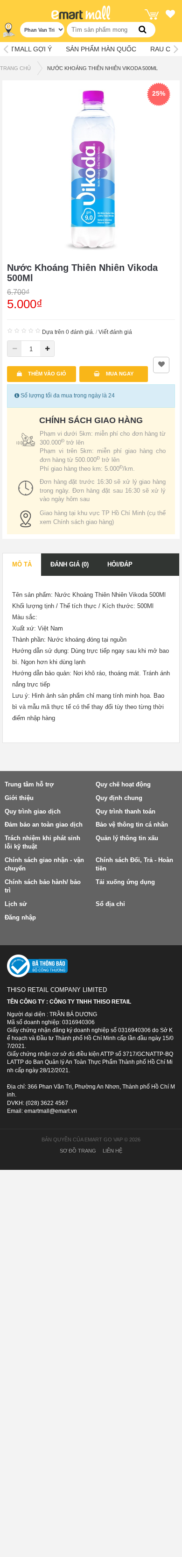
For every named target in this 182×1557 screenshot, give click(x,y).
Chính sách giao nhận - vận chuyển (44, 864)
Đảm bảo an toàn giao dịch (44, 824)
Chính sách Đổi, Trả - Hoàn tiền (134, 864)
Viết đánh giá (115, 332)
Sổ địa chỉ (110, 903)
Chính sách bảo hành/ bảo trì (43, 886)
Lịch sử (16, 903)
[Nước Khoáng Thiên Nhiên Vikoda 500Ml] (91, 168)
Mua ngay (119, 373)
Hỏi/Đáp (120, 564)
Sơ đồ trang (78, 1151)
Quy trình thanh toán (125, 811)
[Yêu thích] (170, 15)
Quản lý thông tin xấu (127, 838)
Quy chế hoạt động (123, 784)
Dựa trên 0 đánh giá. (68, 332)
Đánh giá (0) (69, 564)
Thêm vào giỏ (46, 373)
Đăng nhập (20, 917)
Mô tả (22, 564)
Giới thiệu (19, 797)
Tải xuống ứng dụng (125, 881)
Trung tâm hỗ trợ (29, 784)
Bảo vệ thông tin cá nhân (132, 824)
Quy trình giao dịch (33, 811)
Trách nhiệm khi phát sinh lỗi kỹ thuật (42, 842)
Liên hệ (112, 1151)
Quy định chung (119, 797)
